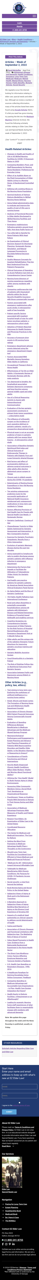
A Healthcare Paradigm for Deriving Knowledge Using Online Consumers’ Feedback (19, 975)
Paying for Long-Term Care (16, 1204)
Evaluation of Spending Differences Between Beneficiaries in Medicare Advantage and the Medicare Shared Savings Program (18, 727)
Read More (6, 1146)
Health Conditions (25, 74)
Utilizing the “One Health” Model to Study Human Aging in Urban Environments (20, 780)
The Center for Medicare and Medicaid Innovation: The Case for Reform (19, 835)
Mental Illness (18, 81)
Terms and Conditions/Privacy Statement (21, 1268)
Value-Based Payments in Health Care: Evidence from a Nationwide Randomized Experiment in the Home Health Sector (20, 945)
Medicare (18, 79)
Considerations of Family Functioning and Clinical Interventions (17, 758)
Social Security (19, 85)
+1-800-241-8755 (19, 30)
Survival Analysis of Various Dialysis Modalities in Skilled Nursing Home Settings (19, 197)
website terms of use (21, 1105)
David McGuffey (14, 70)
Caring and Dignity (14, 926)
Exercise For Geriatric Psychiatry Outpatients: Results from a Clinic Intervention (20, 539)
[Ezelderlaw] (19, 13)
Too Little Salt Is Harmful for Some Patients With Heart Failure (18, 235)
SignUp (19, 26)
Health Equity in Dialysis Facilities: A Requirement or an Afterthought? (19, 996)
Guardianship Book (13, 1211)
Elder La (5, 1189)
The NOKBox (10, 1221)
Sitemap (23, 1267)
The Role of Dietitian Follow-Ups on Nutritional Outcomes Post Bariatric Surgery (20, 666)
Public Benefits (18, 83)
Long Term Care (21, 77)
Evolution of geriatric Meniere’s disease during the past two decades (19, 547)
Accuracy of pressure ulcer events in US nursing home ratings (18, 340)
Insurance (10, 77)
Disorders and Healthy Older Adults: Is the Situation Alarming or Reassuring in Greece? (20, 750)
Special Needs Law (9, 1192)
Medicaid (10, 79)
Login (19, 23)
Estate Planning (11, 1207)
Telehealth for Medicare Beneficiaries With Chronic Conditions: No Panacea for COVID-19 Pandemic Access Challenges (18, 874)
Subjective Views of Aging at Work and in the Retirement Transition (18, 896)
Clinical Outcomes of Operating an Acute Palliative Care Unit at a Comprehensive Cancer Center (20, 272)
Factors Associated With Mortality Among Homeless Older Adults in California (18, 359)
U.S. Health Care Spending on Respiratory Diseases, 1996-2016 (19, 966)
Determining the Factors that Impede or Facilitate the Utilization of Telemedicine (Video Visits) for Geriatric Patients (18, 572)
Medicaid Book (11, 1214)
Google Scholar (21, 110)
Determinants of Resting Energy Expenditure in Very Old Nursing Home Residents (20, 485)
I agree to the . (16, 1106)
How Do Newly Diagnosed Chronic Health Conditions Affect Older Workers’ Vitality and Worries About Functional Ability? (19, 770)
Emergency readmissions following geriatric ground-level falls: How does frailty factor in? (20, 227)
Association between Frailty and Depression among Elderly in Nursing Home (20, 675)
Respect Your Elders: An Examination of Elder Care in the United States (20, 821)
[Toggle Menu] (34, 16)
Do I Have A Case (12, 1217)
